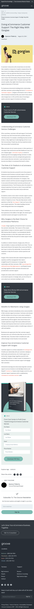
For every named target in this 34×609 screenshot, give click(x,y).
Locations (4, 549)
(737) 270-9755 (9, 558)
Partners (4, 567)
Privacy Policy (4, 604)
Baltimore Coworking (22, 574)
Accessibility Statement (26, 604)
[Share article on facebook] (18, 475)
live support (16, 202)
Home (2, 11)
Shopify (3, 574)
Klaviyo (3, 576)
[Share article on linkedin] (21, 475)
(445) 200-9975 (12, 556)
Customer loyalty (17, 152)
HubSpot (3, 579)
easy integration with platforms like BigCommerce (16, 265)
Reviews (19, 571)
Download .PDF (11, 117)
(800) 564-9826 (11, 553)
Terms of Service (14, 604)
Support (19, 567)
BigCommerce (5, 571)
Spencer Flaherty (10, 36)
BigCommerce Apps (22, 576)
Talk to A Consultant (10, 533)
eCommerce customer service (10, 375)
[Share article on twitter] (15, 475)
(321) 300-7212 (10, 561)
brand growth (28, 349)
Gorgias (3, 226)
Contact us (9, 371)
